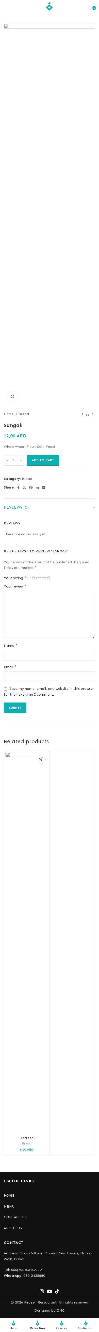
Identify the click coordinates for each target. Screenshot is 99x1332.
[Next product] (92, 414)
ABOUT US (13, 1228)
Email (10, 666)
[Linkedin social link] (37, 487)
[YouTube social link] (49, 1291)
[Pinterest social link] (31, 487)
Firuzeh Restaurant (40, 1302)
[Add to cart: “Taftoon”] (41, 759)
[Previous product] (82, 414)
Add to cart (43, 460)
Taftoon (26, 1138)
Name (10, 645)
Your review (15, 586)
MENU (9, 1206)
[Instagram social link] (41, 1291)
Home (9, 414)
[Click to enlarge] (13, 396)
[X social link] (24, 487)
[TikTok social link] (57, 1291)
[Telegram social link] (43, 487)
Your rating (15, 578)
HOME (9, 1195)
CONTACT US (15, 1217)
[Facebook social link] (18, 487)
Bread (24, 414)
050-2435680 (24, 1275)
